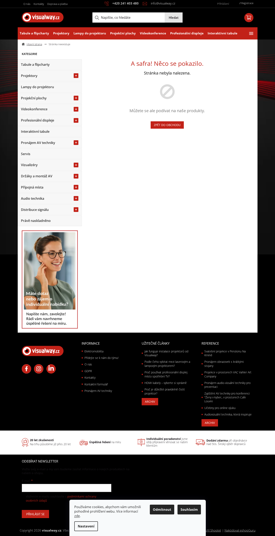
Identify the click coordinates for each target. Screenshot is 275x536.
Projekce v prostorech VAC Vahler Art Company (227, 374)
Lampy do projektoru (37, 87)
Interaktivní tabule (35, 131)
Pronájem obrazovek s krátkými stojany (224, 363)
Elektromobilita (93, 351)
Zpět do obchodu (167, 125)
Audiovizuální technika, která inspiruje (228, 414)
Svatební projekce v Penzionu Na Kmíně (225, 353)
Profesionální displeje (37, 120)
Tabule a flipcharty (35, 64)
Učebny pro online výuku (220, 408)
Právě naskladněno (36, 220)
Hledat (174, 17)
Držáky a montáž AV (36, 176)
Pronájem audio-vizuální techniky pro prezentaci (227, 385)
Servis (25, 154)
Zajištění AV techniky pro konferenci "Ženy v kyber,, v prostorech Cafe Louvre (227, 397)
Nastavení (86, 526)
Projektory (29, 75)
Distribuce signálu (35, 209)
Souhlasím (189, 509)
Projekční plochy (34, 98)
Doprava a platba (57, 4)
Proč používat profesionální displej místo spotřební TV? (166, 374)
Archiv (150, 401)
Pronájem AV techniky (38, 142)
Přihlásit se (35, 514)
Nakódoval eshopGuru (240, 530)
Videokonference (34, 109)
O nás (26, 4)
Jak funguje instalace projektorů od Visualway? (166, 353)
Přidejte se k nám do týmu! (101, 358)
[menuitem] (34, 33)
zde (77, 516)
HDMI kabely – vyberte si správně (166, 383)
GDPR (88, 371)
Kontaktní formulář (96, 384)
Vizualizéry (29, 165)
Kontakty (39, 4)
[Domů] (33, 44)
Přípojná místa (32, 187)
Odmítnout (162, 509)
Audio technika (32, 198)
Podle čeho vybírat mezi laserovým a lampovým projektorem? (167, 363)
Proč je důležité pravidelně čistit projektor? (165, 391)
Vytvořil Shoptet (210, 530)
